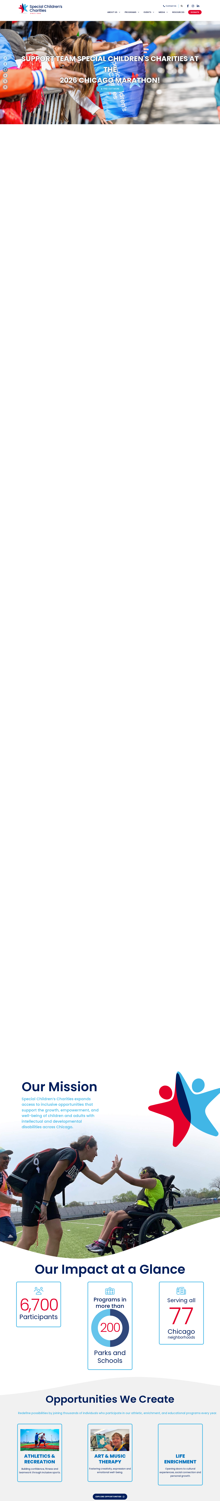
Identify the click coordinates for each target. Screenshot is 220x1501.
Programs (130, 12)
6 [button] (5, 87)
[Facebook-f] (187, 6)
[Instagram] (193, 6)
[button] (181, 6)
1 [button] (5, 57)
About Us (112, 12)
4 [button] (5, 75)
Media (162, 12)
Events (147, 12)
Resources (178, 12)
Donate (195, 12)
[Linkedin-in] (198, 6)
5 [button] (5, 81)
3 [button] (5, 69)
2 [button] (5, 63)
